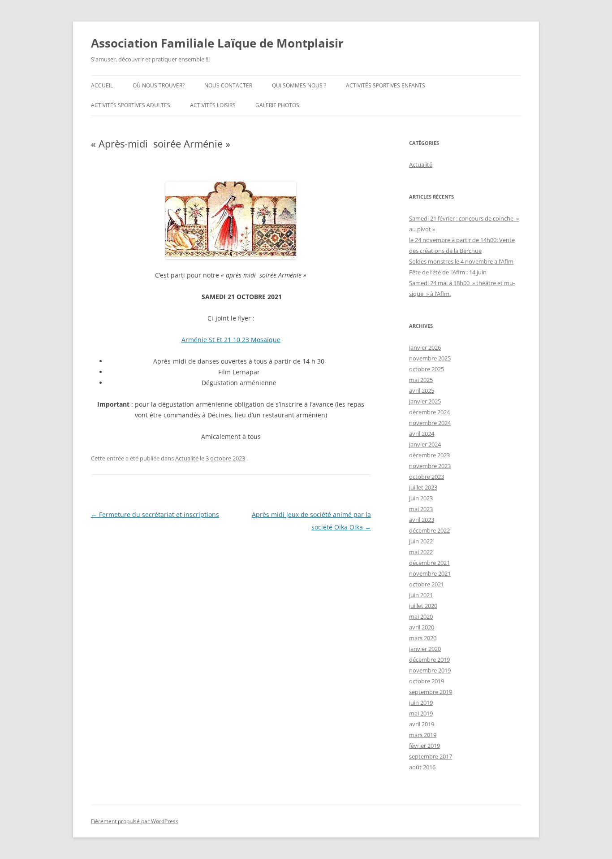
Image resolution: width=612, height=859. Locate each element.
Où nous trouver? (159, 85)
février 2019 (424, 746)
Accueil (102, 85)
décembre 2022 (429, 530)
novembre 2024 (430, 423)
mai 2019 (421, 713)
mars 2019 (422, 735)
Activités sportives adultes (130, 105)
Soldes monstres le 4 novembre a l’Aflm (461, 261)
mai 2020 (421, 616)
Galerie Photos (277, 105)
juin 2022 (421, 541)
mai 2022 (421, 552)
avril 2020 (421, 627)
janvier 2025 (425, 401)
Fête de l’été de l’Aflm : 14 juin (448, 272)
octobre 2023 (426, 477)
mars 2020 (422, 638)
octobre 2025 (426, 369)
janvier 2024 (425, 444)
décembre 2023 (429, 455)
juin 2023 (421, 498)
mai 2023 (421, 509)
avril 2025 (421, 390)
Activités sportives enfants (385, 85)
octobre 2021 (426, 584)
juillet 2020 (423, 606)
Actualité (186, 458)
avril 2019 (421, 724)
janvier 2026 (425, 347)
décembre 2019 (429, 659)
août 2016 (422, 767)
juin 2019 (421, 702)
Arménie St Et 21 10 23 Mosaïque (230, 339)
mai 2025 (421, 380)
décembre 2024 (429, 412)
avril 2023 (421, 520)
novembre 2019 (430, 670)
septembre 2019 (430, 692)
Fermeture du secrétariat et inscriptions (155, 514)
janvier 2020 (425, 649)
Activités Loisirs (213, 105)
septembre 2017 (430, 756)
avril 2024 (421, 434)
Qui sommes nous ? (299, 85)
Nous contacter (228, 85)
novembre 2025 (430, 358)
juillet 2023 (423, 487)
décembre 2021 (429, 563)
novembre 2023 (430, 466)
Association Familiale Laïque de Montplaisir (217, 43)
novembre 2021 (430, 573)
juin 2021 (421, 595)
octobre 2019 (426, 681)
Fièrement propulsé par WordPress (134, 821)
